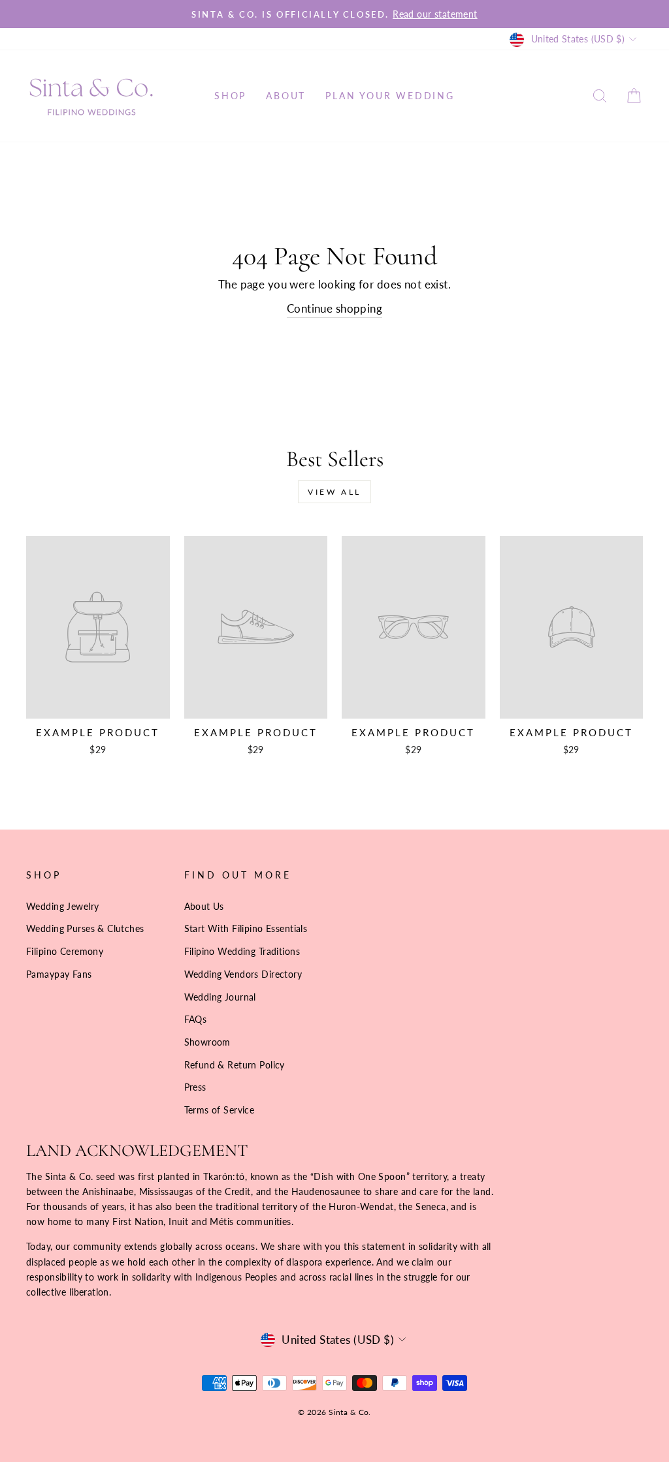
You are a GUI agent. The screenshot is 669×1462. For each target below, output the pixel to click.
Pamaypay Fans (59, 974)
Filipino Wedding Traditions (242, 951)
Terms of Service (219, 1109)
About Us (204, 906)
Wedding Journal (220, 997)
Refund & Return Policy (234, 1064)
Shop (230, 95)
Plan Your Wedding (390, 95)
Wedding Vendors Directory (243, 974)
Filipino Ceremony (64, 951)
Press (195, 1087)
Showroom (207, 1042)
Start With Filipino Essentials (246, 928)
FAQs (195, 1019)
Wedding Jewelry (62, 906)
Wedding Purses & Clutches (85, 928)
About (286, 95)
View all (334, 492)
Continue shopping (334, 308)
